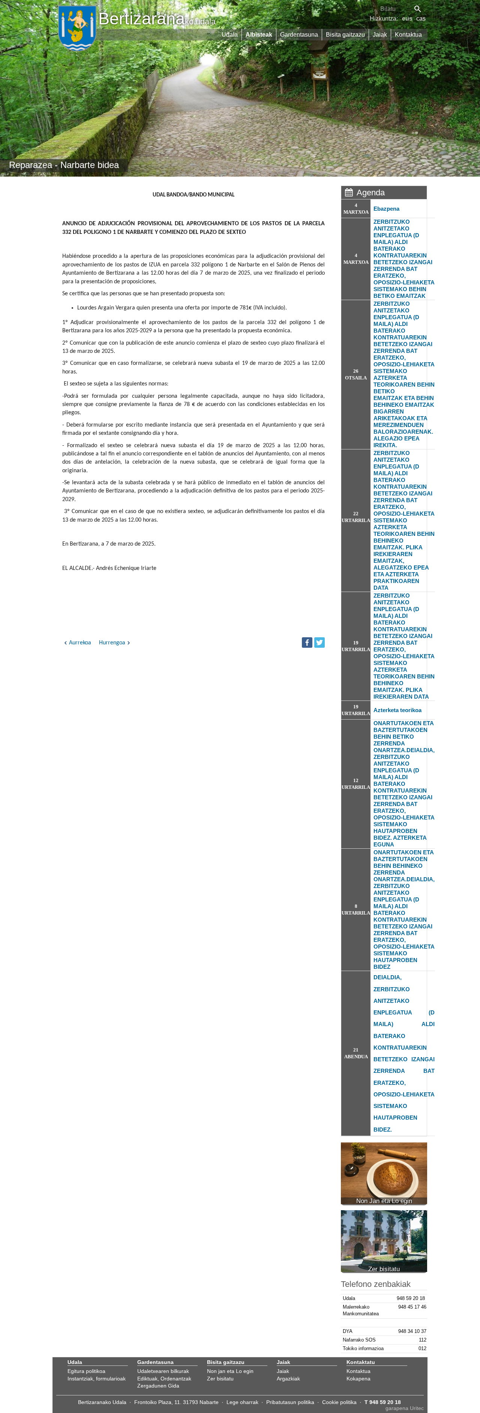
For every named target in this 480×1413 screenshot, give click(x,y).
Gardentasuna (299, 34)
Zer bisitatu (220, 1379)
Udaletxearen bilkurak (163, 1371)
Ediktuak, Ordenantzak (164, 1379)
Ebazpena (386, 208)
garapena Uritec (405, 1408)
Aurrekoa (80, 643)
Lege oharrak (242, 1402)
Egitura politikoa (86, 1371)
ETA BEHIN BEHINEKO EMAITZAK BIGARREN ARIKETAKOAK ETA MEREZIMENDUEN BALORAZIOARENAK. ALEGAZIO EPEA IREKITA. (404, 421)
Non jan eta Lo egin (230, 1371)
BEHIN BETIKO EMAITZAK (400, 292)
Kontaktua (408, 34)
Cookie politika (339, 1402)
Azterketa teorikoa (398, 710)
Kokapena (358, 1379)
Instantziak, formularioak (97, 1379)
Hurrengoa (112, 643)
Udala (230, 34)
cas (421, 18)
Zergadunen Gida (158, 1386)
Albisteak (259, 34)
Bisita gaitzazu (345, 34)
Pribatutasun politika (290, 1402)
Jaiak (380, 34)
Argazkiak (288, 1379)
